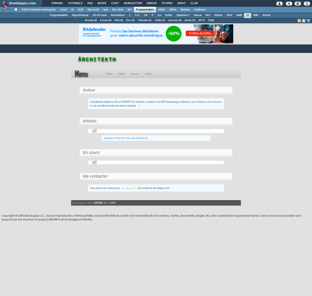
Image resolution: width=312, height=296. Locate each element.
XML (256, 15)
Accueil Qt (91, 20)
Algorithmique (80, 15)
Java (105, 9)
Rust (229, 15)
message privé (128, 188)
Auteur (109, 73)
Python (218, 15)
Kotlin (168, 15)
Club (194, 3)
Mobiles (185, 9)
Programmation (145, 9)
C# (145, 15)
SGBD (161, 9)
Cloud (63, 9)
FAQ (90, 3)
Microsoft (93, 9)
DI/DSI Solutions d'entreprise (39, 9)
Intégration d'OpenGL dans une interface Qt (126, 138)
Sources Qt (174, 20)
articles (122, 73)
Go (159, 15)
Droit (181, 3)
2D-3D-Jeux (100, 15)
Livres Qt (190, 20)
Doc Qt (130, 20)
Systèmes (199, 9)
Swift (239, 15)
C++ (137, 15)
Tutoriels (75, 3)
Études (167, 3)
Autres (267, 15)
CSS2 (113, 202)
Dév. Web (117, 9)
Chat (115, 3)
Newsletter (132, 3)
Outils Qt (160, 20)
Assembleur (118, 15)
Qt (247, 15)
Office (172, 9)
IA (72, 9)
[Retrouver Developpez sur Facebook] (308, 20)
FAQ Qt (119, 20)
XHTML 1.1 (100, 202)
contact (148, 73)
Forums (57, 3)
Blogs (101, 3)
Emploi (151, 3)
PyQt (211, 20)
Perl (207, 15)
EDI (130, 9)
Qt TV (201, 20)
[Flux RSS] (299, 20)
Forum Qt (105, 20)
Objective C (183, 15)
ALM (80, 9)
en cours (135, 73)
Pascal (197, 15)
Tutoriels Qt (144, 20)
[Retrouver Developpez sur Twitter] (303, 20)
